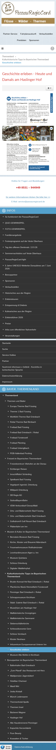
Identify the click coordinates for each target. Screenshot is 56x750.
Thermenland (8, 57)
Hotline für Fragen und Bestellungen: (28, 181)
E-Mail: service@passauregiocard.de (28, 201)
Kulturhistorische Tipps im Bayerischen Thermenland (25, 60)
